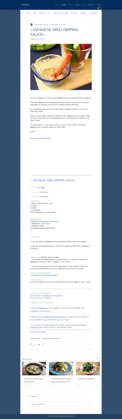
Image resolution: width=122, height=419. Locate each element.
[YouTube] (98, 8)
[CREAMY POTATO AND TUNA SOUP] (34, 368)
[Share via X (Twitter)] (35, 344)
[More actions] (91, 25)
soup (34, 13)
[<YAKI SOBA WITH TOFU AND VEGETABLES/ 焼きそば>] (61, 368)
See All (98, 358)
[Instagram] (101, 8)
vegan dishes (93, 13)
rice (49, 13)
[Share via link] (43, 344)
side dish (42, 13)
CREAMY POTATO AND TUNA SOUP (33, 380)
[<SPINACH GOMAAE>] (88, 368)
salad (28, 13)
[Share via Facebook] (31, 344)
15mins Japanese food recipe (51, 338)
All (23, 13)
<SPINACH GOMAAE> (86, 379)
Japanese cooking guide (60, 13)
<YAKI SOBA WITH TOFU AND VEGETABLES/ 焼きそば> (61, 380)
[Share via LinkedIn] (39, 344)
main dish (83, 13)
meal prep (74, 13)
